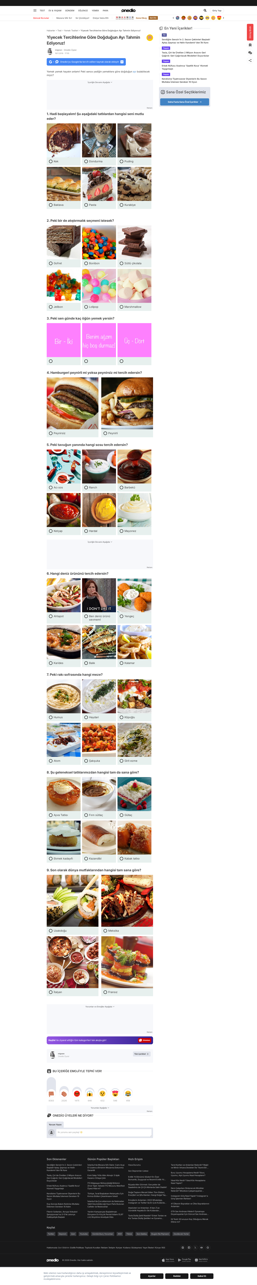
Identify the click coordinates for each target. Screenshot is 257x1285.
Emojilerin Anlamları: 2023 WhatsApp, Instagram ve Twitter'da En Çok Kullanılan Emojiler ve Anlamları (147, 1203)
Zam (73, 1234)
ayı (134, 71)
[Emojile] (195, 18)
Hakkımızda (52, 1247)
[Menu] (35, 10)
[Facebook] (189, 1247)
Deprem (62, 1234)
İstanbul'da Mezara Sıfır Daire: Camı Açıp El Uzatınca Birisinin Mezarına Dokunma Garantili (105, 1167)
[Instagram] (182, 1247)
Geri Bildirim (63, 1247)
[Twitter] (195, 1247)
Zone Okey (141, 18)
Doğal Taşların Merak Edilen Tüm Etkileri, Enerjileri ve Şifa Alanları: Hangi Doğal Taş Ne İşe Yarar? (147, 1195)
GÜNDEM (69, 10)
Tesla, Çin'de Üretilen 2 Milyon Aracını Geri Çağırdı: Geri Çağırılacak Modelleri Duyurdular (185, 54)
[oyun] (201, 18)
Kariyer (119, 1247)
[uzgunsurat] (219, 18)
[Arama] (205, 10)
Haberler (51, 30)
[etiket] (149, 37)
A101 (120, 1234)
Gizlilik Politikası (77, 1247)
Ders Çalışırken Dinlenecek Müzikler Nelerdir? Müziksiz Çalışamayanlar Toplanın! (187, 1191)
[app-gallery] (202, 1260)
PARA (105, 10)
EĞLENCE (83, 10)
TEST (42, 10)
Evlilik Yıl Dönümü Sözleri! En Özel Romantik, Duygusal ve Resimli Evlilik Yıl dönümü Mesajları (146, 1179)
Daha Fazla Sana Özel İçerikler (183, 102)
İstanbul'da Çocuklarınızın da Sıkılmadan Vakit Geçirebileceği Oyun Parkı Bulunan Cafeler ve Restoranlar (105, 1204)
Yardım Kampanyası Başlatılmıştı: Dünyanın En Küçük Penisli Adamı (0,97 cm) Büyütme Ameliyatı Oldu (105, 1214)
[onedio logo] (128, 10)
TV (164, 35)
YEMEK (95, 10)
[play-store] (185, 1260)
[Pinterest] (207, 1247)
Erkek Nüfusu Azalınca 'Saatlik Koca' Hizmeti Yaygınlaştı (185, 67)
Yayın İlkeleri (148, 1247)
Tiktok (129, 1234)
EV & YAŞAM (55, 10)
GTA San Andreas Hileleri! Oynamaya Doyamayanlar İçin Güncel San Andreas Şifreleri (189, 1214)
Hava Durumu (134, 1165)
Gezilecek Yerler (181, 1234)
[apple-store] (169, 1260)
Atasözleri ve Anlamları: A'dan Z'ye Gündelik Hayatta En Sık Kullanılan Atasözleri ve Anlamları (144, 1210)
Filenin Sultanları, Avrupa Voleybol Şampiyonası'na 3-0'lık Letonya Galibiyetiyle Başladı (62, 1214)
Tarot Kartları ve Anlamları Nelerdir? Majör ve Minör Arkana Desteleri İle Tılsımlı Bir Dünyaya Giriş (190, 1167)
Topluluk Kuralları (92, 1247)
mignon (65, 50)
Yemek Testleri (71, 30)
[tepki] (51, 1093)
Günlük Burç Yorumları (102, 1234)
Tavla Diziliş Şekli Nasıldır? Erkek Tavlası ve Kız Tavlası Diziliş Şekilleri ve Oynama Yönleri (147, 1218)
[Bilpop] (189, 18)
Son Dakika (142, 1234)
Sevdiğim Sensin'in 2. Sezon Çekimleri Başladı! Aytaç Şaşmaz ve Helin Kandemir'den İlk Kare (186, 41)
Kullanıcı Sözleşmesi (132, 1247)
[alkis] (207, 18)
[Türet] (178, 18)
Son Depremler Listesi (138, 1171)
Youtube (84, 1234)
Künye (158, 1247)
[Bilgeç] (184, 18)
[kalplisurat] (213, 18)
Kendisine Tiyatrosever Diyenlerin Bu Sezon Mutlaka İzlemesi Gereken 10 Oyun (184, 80)
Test (59, 30)
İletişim (112, 1247)
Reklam (104, 1247)
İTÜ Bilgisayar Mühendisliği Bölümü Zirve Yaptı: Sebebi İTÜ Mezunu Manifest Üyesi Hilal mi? (106, 1186)
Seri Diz (153, 18)
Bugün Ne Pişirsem (160, 1234)
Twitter (51, 1234)
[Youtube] (201, 1247)
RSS (163, 1247)
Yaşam (166, 48)
